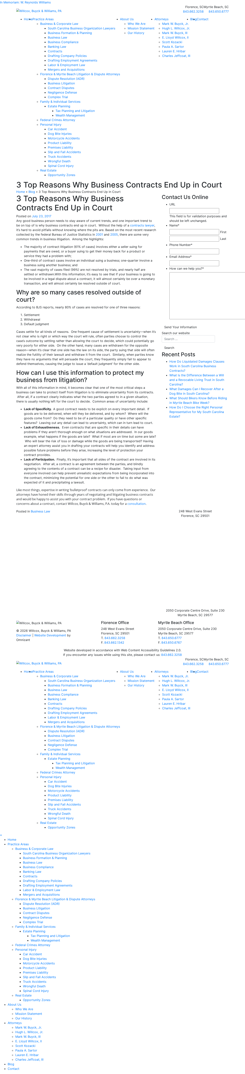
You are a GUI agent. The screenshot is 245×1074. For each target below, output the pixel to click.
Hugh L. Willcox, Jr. (176, 28)
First (223, 232)
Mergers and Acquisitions (66, 69)
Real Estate (48, 170)
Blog (32, 192)
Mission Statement (141, 28)
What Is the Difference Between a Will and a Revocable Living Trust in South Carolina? (196, 379)
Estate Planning (59, 106)
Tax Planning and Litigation (75, 111)
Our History (136, 33)
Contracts (55, 51)
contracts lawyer (142, 225)
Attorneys (161, 19)
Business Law (57, 37)
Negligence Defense (62, 92)
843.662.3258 (115, 638)
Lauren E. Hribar (173, 51)
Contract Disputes (61, 88)
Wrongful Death (59, 161)
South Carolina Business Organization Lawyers (81, 28)
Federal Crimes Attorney (57, 120)
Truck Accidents (59, 156)
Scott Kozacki (172, 42)
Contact (202, 19)
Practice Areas (43, 19)
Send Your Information (180, 327)
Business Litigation (61, 83)
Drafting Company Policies (67, 56)
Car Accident (57, 129)
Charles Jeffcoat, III (176, 56)
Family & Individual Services (60, 101)
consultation (136, 504)
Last (223, 239)
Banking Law (57, 46)
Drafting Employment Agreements (72, 60)
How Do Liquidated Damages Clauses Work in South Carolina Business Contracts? (196, 366)
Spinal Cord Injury (61, 166)
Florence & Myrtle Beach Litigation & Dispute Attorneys (80, 74)
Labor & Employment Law (66, 65)
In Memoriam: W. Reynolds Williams (25, 2)
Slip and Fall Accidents (64, 152)
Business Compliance (63, 42)
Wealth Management (70, 115)
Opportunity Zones (61, 175)
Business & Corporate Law (59, 24)
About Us (127, 19)
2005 (114, 234)
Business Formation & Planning (70, 33)
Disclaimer (23, 635)
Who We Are (136, 24)
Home (28, 19)
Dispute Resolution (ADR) (66, 79)
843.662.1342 (114, 642)
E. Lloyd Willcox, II (175, 37)
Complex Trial (58, 97)
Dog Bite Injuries (60, 134)
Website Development (50, 635)
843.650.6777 (172, 638)
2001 (99, 234)
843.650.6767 (171, 642)
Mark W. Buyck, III (174, 33)
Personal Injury (50, 124)
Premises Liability (60, 147)
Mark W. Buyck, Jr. (175, 24)
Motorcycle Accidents (64, 138)
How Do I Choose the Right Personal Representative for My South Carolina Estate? (196, 411)
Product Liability (60, 143)
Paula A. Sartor (173, 46)
